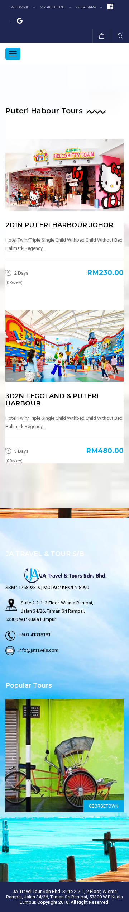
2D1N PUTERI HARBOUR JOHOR (59, 225)
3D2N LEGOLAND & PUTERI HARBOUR (52, 399)
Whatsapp (86, 7)
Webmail (20, 7)
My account (52, 7)
